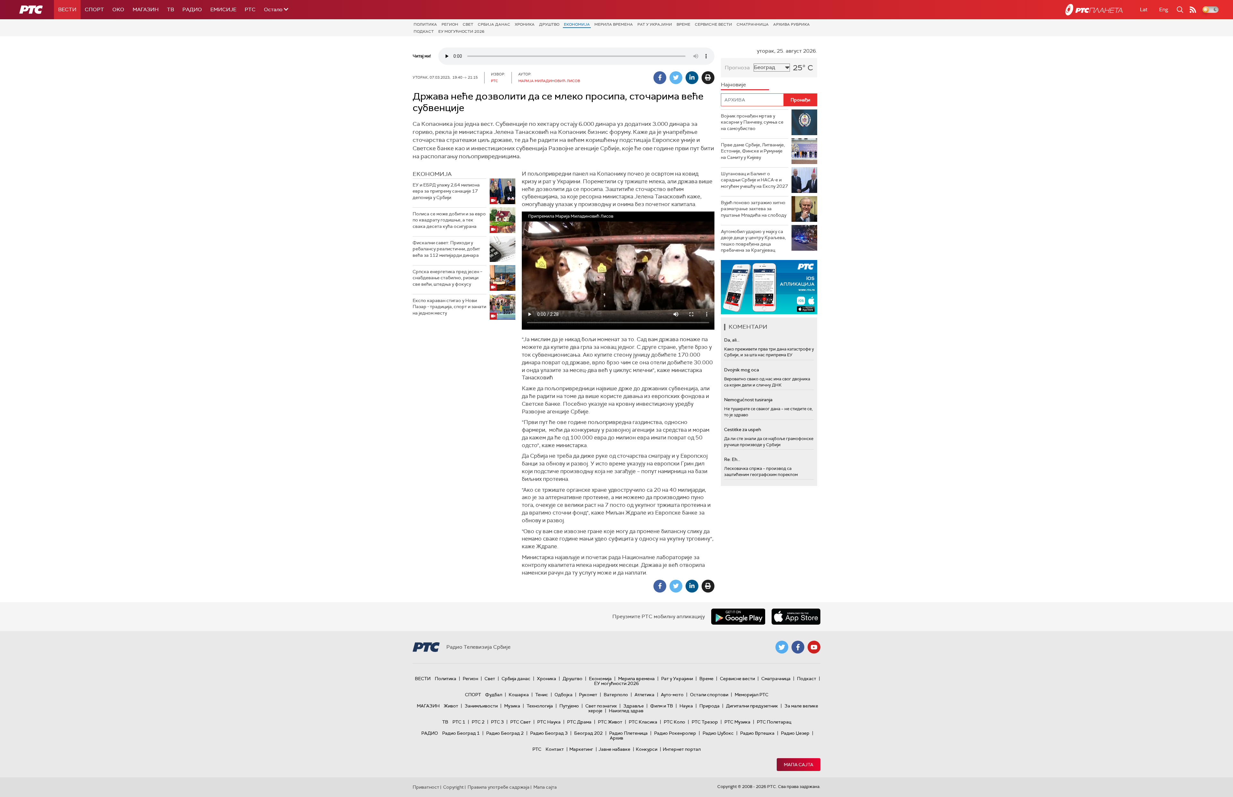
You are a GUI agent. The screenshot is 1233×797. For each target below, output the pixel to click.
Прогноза (737, 67)
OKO (118, 9)
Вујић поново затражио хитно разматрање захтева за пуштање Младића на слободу (753, 209)
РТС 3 (497, 722)
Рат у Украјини (654, 24)
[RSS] (1192, 9)
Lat (1144, 9)
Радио (192, 9)
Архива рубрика (791, 24)
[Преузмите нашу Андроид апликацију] (738, 617)
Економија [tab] (432, 174)
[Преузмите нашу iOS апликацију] (796, 617)
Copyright (453, 787)
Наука (686, 706)
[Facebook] (659, 77)
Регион (450, 24)
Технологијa (540, 706)
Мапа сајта (798, 764)
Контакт (555, 749)
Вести (67, 9)
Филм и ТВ (661, 706)
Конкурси (646, 749)
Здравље (633, 706)
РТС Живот (610, 722)
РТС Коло (674, 722)
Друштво (549, 24)
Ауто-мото (672, 694)
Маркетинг (581, 749)
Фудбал (493, 694)
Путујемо (569, 706)
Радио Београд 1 (461, 733)
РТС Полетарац (774, 722)
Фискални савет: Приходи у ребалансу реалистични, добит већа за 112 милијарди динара (446, 249)
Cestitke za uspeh (742, 429)
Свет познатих (601, 706)
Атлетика (644, 694)
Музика (512, 706)
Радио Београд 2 (505, 733)
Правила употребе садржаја (498, 787)
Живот (451, 706)
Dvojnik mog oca (741, 370)
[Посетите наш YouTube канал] (814, 647)
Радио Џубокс (718, 733)
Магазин (146, 9)
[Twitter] (675, 77)
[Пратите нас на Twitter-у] (781, 647)
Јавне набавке (614, 749)
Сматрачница (753, 24)
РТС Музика (737, 722)
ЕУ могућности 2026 (461, 31)
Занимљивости (481, 706)
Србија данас (494, 24)
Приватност (426, 787)
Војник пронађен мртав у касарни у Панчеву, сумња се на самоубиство (752, 122)
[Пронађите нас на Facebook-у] (797, 647)
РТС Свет (520, 722)
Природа (709, 706)
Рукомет (588, 694)
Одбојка (564, 694)
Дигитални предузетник (752, 706)
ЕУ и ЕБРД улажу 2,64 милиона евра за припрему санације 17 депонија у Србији (446, 191)
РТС (250, 9)
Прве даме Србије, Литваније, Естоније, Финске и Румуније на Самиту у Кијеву (753, 151)
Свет (468, 24)
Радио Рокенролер (675, 733)
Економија (577, 24)
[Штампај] (708, 77)
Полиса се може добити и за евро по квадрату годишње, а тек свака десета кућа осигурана (449, 220)
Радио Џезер (795, 733)
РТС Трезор (705, 722)
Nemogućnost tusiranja (748, 400)
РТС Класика (643, 722)
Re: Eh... (732, 459)
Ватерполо (616, 694)
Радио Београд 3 (549, 733)
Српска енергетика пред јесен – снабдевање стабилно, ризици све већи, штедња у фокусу (447, 278)
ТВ (170, 9)
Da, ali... (731, 340)
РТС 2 (478, 722)
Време (683, 24)
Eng (1163, 9)
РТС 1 (458, 722)
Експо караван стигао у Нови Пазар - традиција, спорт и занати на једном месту (449, 307)
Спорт (94, 9)
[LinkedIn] (692, 77)
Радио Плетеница (628, 733)
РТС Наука (549, 722)
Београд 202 (588, 733)
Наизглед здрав (626, 711)
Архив (616, 738)
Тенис (541, 694)
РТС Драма (579, 722)
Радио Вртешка (757, 733)
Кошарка (519, 694)
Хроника (525, 24)
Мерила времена (613, 24)
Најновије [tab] (733, 84)
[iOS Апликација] (769, 287)
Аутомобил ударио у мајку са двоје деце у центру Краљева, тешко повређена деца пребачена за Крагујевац (753, 241)
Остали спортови (709, 694)
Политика (425, 24)
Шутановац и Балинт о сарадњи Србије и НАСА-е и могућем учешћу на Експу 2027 (754, 180)
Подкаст (424, 31)
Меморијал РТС (751, 694)
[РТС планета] (1094, 9)
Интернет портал (682, 749)
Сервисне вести (713, 24)
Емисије (223, 9)
